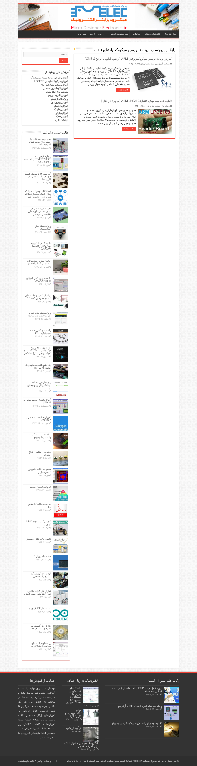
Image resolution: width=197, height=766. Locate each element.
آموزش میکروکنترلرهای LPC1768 (51, 81)
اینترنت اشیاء (61, 120)
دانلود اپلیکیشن (26, 761)
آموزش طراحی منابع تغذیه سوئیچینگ (49, 78)
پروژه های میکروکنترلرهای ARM (155, 106)
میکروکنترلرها (170, 34)
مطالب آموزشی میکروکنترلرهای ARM (152, 63)
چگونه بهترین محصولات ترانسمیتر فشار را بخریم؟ (38, 262)
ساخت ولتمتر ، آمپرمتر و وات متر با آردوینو (38, 436)
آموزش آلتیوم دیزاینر (58, 95)
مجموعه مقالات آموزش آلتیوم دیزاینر (39, 470)
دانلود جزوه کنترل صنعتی (38, 539)
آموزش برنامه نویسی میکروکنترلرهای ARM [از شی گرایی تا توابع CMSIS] (128, 59)
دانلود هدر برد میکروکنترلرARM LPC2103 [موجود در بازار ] (136, 101)
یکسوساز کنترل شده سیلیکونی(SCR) (40, 331)
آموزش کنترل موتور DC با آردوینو (38, 523)
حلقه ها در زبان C (42, 556)
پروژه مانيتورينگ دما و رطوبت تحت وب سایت (39, 314)
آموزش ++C (62, 116)
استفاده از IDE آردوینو (40, 608)
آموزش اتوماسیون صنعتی (55, 88)
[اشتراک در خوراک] (74, 49)
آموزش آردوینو (61, 106)
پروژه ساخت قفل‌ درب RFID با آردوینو (140, 705)
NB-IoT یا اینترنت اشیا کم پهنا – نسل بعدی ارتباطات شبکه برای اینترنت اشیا (38, 194)
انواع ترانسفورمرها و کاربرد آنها (73, 713)
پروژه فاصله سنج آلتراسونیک (42, 227)
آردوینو (92, 34)
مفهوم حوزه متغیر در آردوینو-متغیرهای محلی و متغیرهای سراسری (38, 211)
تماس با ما (82, 34)
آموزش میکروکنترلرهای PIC (54, 85)
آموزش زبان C (61, 109)
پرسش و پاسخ (43, 761)
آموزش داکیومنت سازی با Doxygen (38, 418)
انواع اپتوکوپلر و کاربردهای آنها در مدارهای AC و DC (38, 297)
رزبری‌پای (101, 34)
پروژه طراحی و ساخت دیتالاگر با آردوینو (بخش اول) (39, 385)
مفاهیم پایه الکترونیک (57, 92)
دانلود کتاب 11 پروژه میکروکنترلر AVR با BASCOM (41, 246)
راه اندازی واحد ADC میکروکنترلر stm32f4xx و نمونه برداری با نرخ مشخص (37, 351)
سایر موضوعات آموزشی (119, 34)
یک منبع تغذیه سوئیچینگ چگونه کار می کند (38, 366)
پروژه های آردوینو (59, 99)
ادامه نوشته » (123, 90)
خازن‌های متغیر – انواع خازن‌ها (40, 453)
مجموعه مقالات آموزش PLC (39, 505)
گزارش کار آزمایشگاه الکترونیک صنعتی (41, 575)
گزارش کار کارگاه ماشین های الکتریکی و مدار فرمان (37, 592)
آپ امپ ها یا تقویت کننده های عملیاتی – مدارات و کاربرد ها (38, 177)
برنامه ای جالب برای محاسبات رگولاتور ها (41, 644)
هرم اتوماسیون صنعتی (40, 487)
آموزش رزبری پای (59, 102)
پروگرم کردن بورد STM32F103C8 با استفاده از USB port (37, 159)
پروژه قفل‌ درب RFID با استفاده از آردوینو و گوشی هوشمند (137, 690)
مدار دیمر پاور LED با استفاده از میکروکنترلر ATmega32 (40, 142)
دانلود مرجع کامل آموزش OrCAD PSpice (38, 279)
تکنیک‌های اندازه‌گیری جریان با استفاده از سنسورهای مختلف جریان (74, 695)
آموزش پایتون (61, 113)
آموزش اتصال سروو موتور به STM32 (37, 401)
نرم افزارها (136, 34)
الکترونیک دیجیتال (152, 34)
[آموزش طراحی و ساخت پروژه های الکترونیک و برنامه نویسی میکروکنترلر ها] (98, 17)
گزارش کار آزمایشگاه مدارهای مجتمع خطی (40, 627)
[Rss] (56, 761)
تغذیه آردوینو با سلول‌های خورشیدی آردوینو (137, 723)
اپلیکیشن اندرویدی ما (29, 733)
